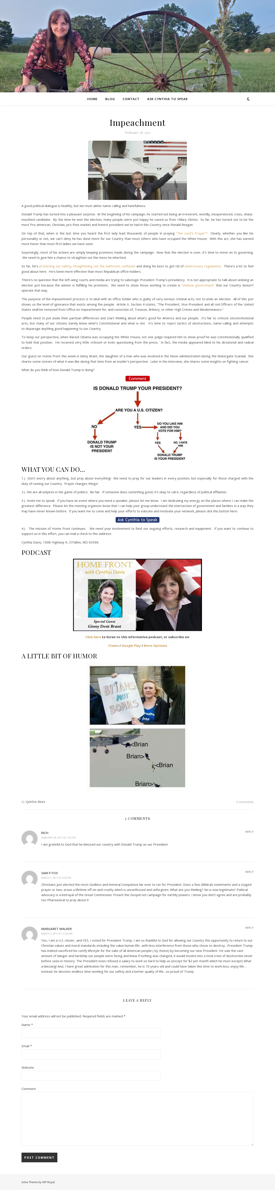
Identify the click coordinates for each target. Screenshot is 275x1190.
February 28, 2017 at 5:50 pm (58, 837)
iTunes (113, 645)
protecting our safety (55, 266)
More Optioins (155, 645)
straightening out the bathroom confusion (104, 266)
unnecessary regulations (203, 266)
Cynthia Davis (35, 802)
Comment (28, 1089)
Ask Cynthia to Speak (167, 99)
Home (92, 99)
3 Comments (245, 802)
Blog (110, 99)
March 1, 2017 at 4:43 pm (56, 877)
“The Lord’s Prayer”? (192, 233)
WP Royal (48, 1182)
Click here (93, 637)
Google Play (131, 645)
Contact (131, 99)
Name (27, 1025)
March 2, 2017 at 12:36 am (56, 933)
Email (26, 1046)
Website (27, 1067)
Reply (249, 832)
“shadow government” (198, 285)
